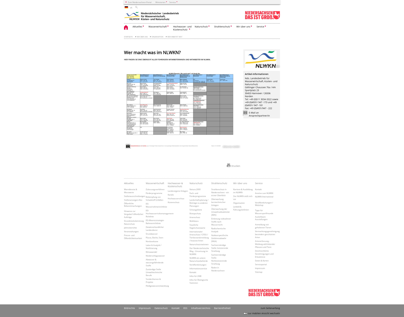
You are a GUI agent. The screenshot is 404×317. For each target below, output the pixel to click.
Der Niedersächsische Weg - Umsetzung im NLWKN (199, 251)
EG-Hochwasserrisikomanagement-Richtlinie (160, 213)
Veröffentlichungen (198, 264)
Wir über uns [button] (243, 26)
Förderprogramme (154, 193)
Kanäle (171, 194)
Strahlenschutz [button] (222, 26)
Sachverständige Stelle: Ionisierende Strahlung (219, 248)
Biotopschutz (195, 213)
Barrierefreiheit (222, 308)
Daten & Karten (262, 260)
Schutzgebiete (196, 209)
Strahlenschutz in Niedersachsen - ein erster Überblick (220, 192)
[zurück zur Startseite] (151, 16)
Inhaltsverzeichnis (200, 308)
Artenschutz (195, 217)
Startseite (128, 37)
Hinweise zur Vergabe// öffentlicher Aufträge (133, 214)
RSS (185, 308)
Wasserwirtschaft (155, 183)
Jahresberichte (130, 227)
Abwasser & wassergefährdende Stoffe (154, 262)
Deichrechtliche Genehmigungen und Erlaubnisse (264, 254)
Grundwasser (152, 234)
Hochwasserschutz (176, 198)
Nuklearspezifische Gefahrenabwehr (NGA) (219, 238)
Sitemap (258, 272)
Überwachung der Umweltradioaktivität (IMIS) (220, 212)
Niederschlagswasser (155, 255)
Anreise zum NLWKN (264, 193)
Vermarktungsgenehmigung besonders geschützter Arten (267, 234)
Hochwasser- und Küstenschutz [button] (182, 28)
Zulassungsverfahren (155, 189)
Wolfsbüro (194, 221)
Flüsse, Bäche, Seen (154, 237)
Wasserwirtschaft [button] (158, 26)
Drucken (235, 165)
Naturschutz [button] (201, 26)
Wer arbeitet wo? (174, 37)
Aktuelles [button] (137, 26)
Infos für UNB (195, 276)
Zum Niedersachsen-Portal (140, 2)
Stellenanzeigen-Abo (133, 200)
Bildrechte (129, 308)
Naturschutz (196, 183)
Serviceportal (261, 264)
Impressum (260, 268)
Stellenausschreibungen (134, 196)
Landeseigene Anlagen (178, 191)
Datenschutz (161, 308)
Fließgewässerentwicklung (157, 286)
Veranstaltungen (131, 231)
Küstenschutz (173, 202)
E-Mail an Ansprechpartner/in (259, 114)
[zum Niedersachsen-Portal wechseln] (262, 18)
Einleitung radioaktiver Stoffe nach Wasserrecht (221, 221)
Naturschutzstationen (199, 244)
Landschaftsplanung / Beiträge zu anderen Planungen (199, 203)
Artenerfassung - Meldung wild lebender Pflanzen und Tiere (265, 244)
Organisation (157, 37)
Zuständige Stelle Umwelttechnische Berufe (154, 272)
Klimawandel (151, 252)
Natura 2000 (195, 189)
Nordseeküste (152, 241)
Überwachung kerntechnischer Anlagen (218, 202)
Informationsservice (198, 268)
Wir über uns (142, 37)
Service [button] (260, 26)
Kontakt (193, 272)
